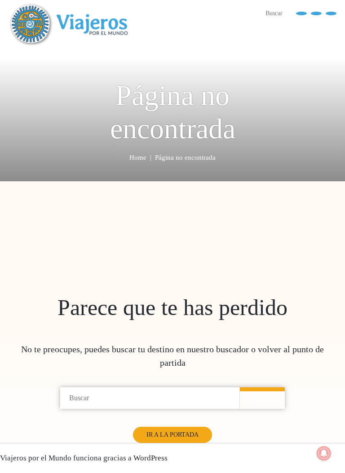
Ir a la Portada (172, 434)
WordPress (150, 458)
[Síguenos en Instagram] (331, 13)
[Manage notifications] (324, 453)
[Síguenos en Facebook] (301, 13)
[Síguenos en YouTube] (316, 13)
